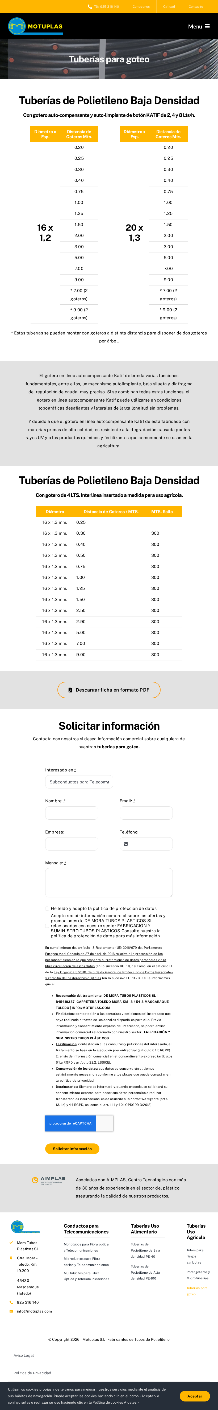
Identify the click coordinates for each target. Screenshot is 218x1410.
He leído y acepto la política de (103, 908)
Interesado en (60, 770)
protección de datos (136, 908)
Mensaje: (55, 862)
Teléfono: (129, 832)
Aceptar (194, 1396)
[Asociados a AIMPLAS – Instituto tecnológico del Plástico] (48, 1179)
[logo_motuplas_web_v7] (35, 19)
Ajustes (130, 1402)
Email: (127, 800)
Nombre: (55, 800)
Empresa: (54, 832)
